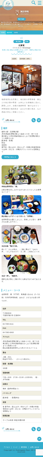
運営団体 (24, 447)
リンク (15, 447)
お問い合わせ (34, 447)
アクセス (7, 447)
